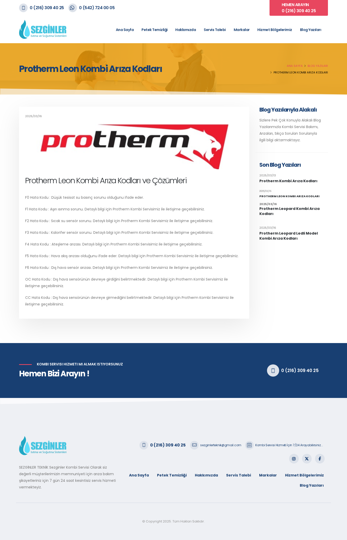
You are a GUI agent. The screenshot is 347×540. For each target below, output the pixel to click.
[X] (307, 459)
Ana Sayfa (125, 29)
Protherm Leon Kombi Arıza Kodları (289, 196)
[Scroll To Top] (338, 534)
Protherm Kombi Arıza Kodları (288, 181)
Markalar (242, 29)
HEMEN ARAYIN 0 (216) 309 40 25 (299, 8)
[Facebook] (320, 459)
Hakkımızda (185, 29)
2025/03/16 (265, 191)
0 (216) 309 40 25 (47, 8)
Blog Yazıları (310, 29)
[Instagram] (294, 459)
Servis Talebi (215, 29)
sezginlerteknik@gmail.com (220, 445)
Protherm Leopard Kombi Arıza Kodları (289, 211)
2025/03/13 (267, 175)
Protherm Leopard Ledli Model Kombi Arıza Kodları (288, 236)
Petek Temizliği (154, 29)
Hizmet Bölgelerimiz (274, 29)
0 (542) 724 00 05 (97, 8)
